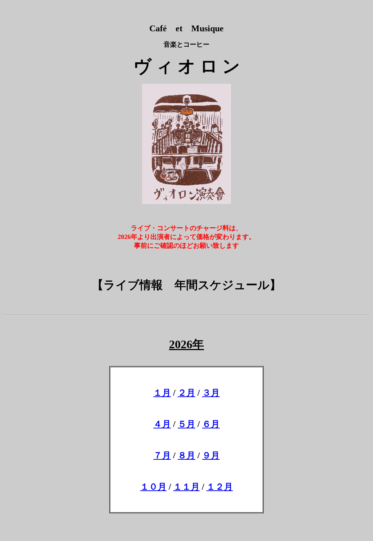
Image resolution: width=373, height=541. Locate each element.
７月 (162, 455)
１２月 (220, 486)
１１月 (186, 486)
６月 (211, 424)
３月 (211, 392)
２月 (186, 392)
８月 (186, 455)
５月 (186, 424)
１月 (162, 392)
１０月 (153, 486)
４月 (162, 424)
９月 (211, 455)
